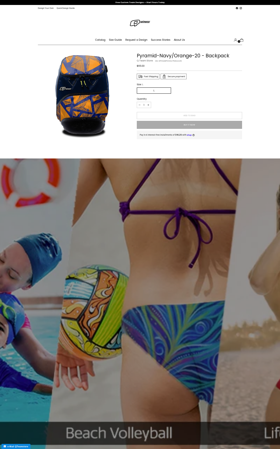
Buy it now (189, 125)
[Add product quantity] (148, 105)
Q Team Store (145, 60)
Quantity (142, 99)
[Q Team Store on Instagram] (240, 8)
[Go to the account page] (234, 40)
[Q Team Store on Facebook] (237, 8)
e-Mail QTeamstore (17, 446)
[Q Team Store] (140, 22)
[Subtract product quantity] (139, 105)
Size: (140, 84)
